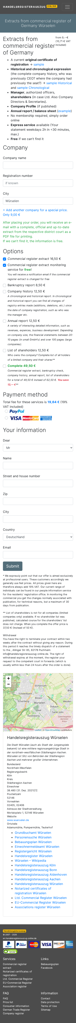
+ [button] (8, 678)
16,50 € (34, 259)
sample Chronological (33, 88)
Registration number (18, 176)
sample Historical (59, 83)
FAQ (5, 998)
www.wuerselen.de (18, 820)
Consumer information (16, 1006)
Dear (6, 440)
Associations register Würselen (37, 907)
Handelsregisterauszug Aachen (37, 879)
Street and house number (21, 476)
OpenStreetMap (52, 729)
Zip (5, 494)
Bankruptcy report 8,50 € (26, 285)
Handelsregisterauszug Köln (35, 865)
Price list (8, 1002)
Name (7, 458)
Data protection (50, 1002)
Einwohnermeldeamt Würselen (37, 846)
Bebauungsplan (50, 964)
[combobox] (38, 165)
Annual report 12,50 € (24, 321)
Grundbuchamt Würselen (33, 833)
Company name (14, 158)
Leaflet (38, 729)
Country (9, 529)
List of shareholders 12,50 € (28, 350)
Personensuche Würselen (33, 837)
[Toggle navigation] (67, 7)
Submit (12, 566)
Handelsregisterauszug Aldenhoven (41, 874)
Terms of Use (49, 1006)
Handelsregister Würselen (33, 856)
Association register (15, 986)
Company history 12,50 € (26, 291)
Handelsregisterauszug (30, 6)
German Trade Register (16, 1009)
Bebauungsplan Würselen (33, 842)
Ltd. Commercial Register (18, 978)
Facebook (47, 967)
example (64, 111)
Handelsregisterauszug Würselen (39, 884)
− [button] (8, 684)
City (6, 193)
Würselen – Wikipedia (30, 860)
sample (39, 64)
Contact (45, 998)
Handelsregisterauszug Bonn (36, 870)
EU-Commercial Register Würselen (40, 902)
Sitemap (45, 1009)
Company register (13, 1013)
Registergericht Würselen (33, 851)
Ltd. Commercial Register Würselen (41, 898)
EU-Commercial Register (17, 982)
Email (7, 547)
